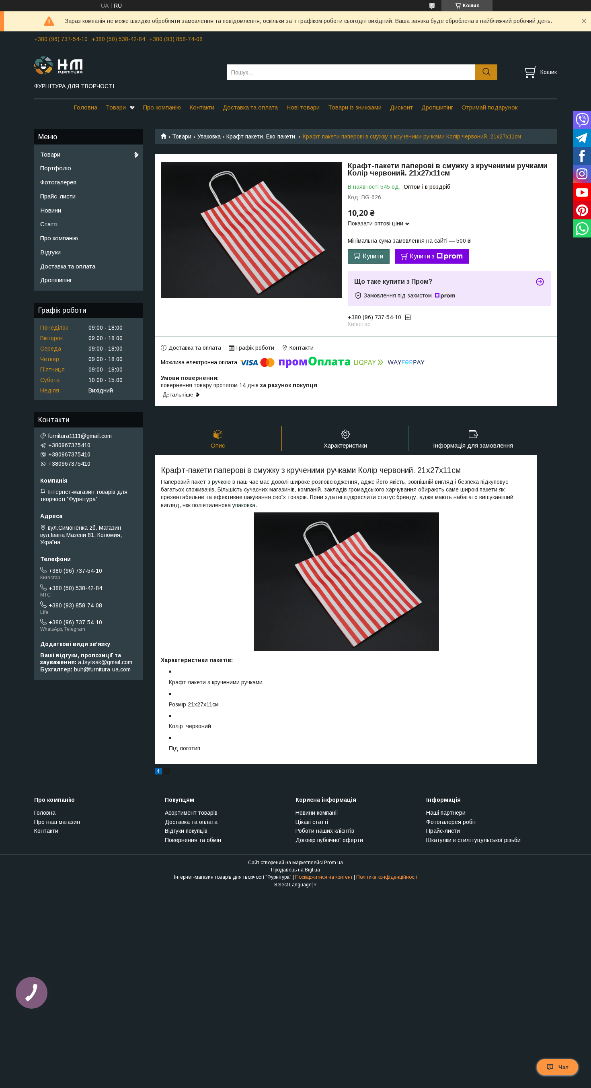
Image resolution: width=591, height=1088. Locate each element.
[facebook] (158, 772)
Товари (116, 107)
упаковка (243, 505)
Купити (373, 256)
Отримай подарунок (489, 107)
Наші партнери (446, 812)
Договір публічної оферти (329, 840)
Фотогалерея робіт (451, 822)
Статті (48, 224)
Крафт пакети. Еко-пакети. (261, 136)
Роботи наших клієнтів (325, 831)
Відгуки (50, 252)
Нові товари (303, 107)
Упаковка (209, 136)
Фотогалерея (58, 182)
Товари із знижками (355, 107)
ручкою (221, 482)
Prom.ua (333, 862)
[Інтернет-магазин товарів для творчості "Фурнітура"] (125, 65)
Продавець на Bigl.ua (295, 870)
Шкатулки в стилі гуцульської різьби (473, 840)
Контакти (201, 107)
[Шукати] (486, 72)
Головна (85, 107)
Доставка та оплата (250, 107)
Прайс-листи (58, 196)
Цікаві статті (312, 822)
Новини (50, 210)
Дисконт (401, 107)
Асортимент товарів (191, 812)
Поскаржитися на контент (324, 877)
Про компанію (162, 107)
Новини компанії (317, 812)
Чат (563, 1067)
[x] (167, 772)
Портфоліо (55, 168)
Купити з (422, 256)
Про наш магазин (57, 822)
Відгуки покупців (186, 831)
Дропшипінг (437, 107)
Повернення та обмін (193, 840)
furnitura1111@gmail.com (80, 436)
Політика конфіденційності (386, 877)
